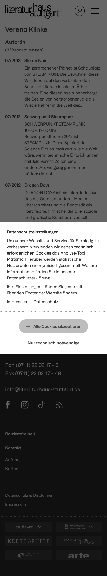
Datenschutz (46, 301)
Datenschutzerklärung (28, 277)
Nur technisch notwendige (53, 343)
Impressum (18, 301)
